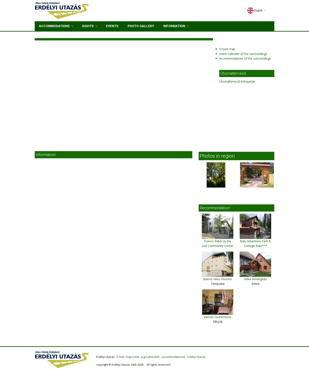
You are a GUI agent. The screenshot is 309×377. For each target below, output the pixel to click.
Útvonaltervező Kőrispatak (237, 81)
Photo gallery (141, 26)
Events (112, 26)
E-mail (120, 357)
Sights (88, 26)
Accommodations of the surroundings (245, 58)
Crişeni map (227, 49)
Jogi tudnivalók (150, 357)
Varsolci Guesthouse (217, 317)
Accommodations (54, 26)
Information (174, 26)
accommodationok (173, 357)
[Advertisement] (154, 115)
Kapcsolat (132, 357)
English (258, 10)
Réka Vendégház (255, 279)
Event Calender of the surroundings (243, 54)
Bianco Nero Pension (217, 279)
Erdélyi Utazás (196, 357)
